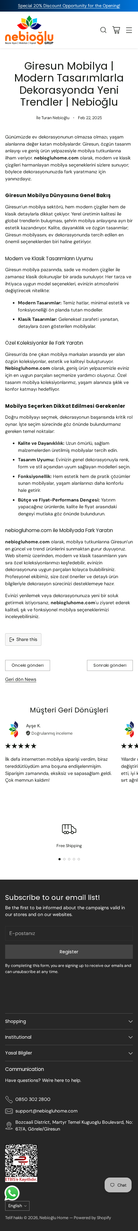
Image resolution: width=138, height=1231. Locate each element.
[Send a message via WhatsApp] (12, 1193)
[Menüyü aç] (128, 29)
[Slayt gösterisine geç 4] (74, 859)
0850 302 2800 (32, 1099)
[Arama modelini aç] (103, 29)
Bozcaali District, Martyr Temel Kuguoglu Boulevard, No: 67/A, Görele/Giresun (74, 1125)
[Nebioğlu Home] (29, 30)
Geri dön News (20, 679)
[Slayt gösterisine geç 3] (69, 859)
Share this (26, 639)
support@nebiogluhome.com (46, 1111)
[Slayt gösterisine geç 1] (59, 859)
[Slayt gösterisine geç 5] (79, 859)
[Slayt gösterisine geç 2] (64, 859)
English (15, 1205)
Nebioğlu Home (53, 1217)
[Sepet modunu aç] (116, 29)
